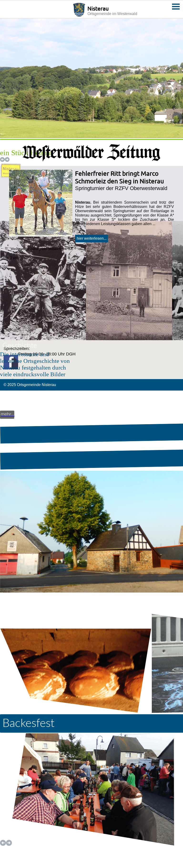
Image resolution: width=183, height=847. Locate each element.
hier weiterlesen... (92, 238)
